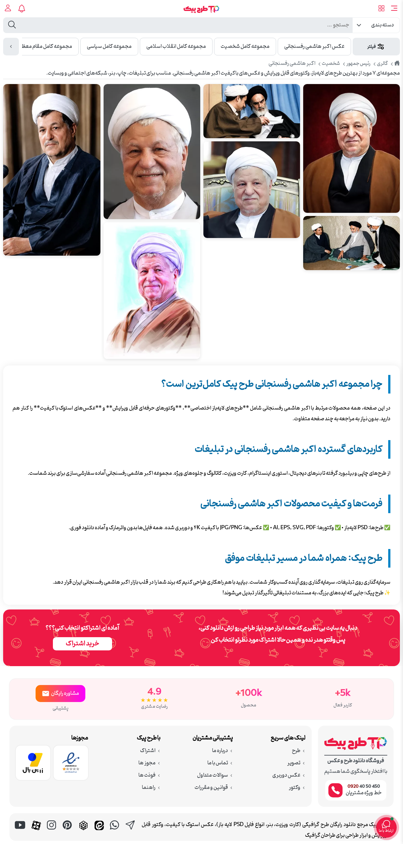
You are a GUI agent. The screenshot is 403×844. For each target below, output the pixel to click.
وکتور (294, 787)
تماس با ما (217, 763)
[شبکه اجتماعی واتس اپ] (115, 831)
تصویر (293, 763)
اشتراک (148, 750)
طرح (296, 750)
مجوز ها (147, 763)
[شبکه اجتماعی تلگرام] (130, 831)
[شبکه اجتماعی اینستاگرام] (52, 831)
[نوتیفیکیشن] (23, 9)
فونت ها (147, 775)
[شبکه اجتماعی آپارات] (36, 831)
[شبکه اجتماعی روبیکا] (83, 831)
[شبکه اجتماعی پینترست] (67, 831)
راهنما (149, 787)
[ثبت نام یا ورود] (8, 9)
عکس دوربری (286, 775)
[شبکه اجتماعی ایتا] (99, 831)
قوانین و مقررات (211, 787)
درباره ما (220, 750)
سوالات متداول (212, 775)
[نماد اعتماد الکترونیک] (71, 764)
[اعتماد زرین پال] (33, 764)
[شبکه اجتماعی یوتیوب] (20, 831)
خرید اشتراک (82, 643)
